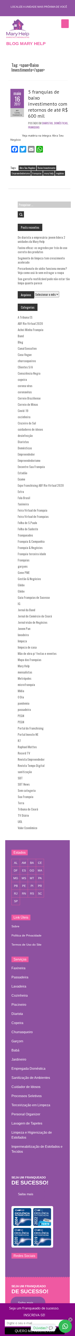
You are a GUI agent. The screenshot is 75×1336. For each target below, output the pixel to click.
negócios (60, 173)
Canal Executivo (27, 348)
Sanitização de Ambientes (30, 1077)
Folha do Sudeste (28, 529)
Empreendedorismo (21, 173)
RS (32, 893)
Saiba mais (26, 1194)
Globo (21, 585)
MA (40, 870)
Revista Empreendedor (31, 759)
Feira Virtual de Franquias (33, 516)
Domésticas (61, 123)
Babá (15, 1050)
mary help (49, 173)
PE (24, 885)
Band (21, 336)
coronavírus (25, 392)
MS (24, 878)
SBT (20, 778)
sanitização (25, 771)
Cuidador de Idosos (25, 1087)
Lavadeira (18, 986)
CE (40, 862)
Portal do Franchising (31, 728)
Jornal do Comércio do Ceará (35, 616)
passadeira (24, 709)
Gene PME (24, 572)
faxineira (23, 504)
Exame (21, 479)
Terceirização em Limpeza (30, 1105)
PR (40, 885)
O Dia (21, 697)
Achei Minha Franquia (30, 329)
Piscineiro (18, 1004)
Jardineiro (18, 1059)
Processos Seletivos (26, 1096)
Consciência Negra (29, 373)
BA (32, 862)
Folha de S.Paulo (27, 522)
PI (32, 885)
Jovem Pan (24, 628)
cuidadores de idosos (30, 429)
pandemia (23, 703)
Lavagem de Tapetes (26, 1123)
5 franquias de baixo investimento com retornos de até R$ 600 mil (48, 104)
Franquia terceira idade (32, 553)
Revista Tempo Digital (31, 765)
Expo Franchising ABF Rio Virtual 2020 (41, 485)
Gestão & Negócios (29, 578)
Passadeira (19, 977)
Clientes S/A (25, 367)
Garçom (17, 1041)
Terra (21, 803)
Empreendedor (26, 454)
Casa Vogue (25, 354)
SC (40, 893)
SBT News (24, 784)
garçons (23, 566)
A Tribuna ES (25, 317)
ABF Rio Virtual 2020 (30, 323)
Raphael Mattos (27, 746)
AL (16, 862)
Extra (21, 491)
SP (16, 901)
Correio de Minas (28, 404)
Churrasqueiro (22, 1032)
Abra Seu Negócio (27, 168)
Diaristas (47, 123)
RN (24, 893)
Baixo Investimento (46, 168)
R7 (19, 740)
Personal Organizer (25, 1114)
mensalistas (25, 672)
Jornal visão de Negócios (32, 622)
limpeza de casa (27, 647)
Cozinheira (19, 995)
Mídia (21, 690)
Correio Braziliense (29, 398)
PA (40, 878)
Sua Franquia (25, 796)
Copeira (17, 1023)
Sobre (15, 926)
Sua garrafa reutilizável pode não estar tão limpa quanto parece (44, 280)
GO (32, 870)
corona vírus (25, 385)
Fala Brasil (24, 497)
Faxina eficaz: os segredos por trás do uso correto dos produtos (42, 249)
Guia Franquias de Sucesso (34, 597)
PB (16, 885)
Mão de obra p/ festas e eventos (37, 653)
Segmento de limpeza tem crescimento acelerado (41, 260)
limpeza (22, 641)
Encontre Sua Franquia (31, 466)
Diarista (17, 1014)
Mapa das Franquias (29, 659)
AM (24, 862)
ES (24, 870)
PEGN (21, 715)
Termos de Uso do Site (26, 944)
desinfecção (25, 435)
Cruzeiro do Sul (27, 423)
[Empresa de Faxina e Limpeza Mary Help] (18, 28)
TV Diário (23, 815)
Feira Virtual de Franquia (32, 510)
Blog (20, 342)
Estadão (22, 473)
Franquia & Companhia (31, 541)
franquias (37, 173)
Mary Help (24, 666)
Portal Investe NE (28, 734)
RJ (16, 893)
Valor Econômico (27, 827)
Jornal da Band (26, 609)
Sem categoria (27, 790)
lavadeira (23, 634)
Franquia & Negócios (30, 547)
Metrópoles (24, 678)
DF (16, 870)
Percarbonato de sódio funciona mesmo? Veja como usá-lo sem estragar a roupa (42, 270)
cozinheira (24, 416)
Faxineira (18, 968)
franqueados (25, 535)
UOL (20, 821)
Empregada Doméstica (28, 1068)
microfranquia (26, 684)
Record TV (24, 753)
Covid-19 (23, 410)
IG (19, 603)
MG (15, 878)
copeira (22, 379)
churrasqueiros (27, 360)
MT (32, 878)
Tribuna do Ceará (28, 809)
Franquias (34, 127)
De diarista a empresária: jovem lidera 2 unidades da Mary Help (41, 239)
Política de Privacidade (26, 935)
